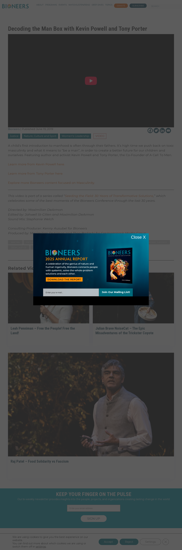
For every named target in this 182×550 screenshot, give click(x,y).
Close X (138, 237)
